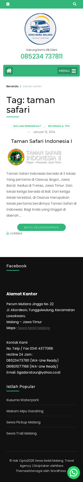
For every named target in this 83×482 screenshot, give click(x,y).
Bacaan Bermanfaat (27, 126)
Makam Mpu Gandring (24, 411)
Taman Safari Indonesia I (41, 141)
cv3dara (16, 233)
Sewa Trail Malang (21, 433)
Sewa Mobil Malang (34, 327)
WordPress (58, 471)
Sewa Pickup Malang (23, 422)
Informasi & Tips (59, 126)
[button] (73, 472)
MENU (64, 71)
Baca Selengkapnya (41, 227)
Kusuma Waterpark (22, 400)
